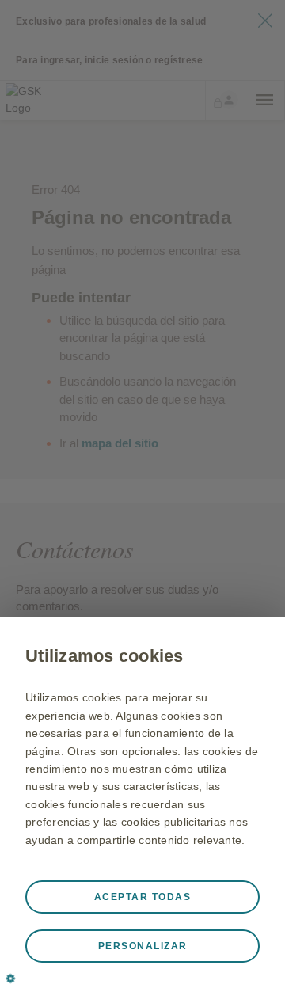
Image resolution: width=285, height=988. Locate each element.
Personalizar (143, 946)
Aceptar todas (143, 896)
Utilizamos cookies (104, 656)
